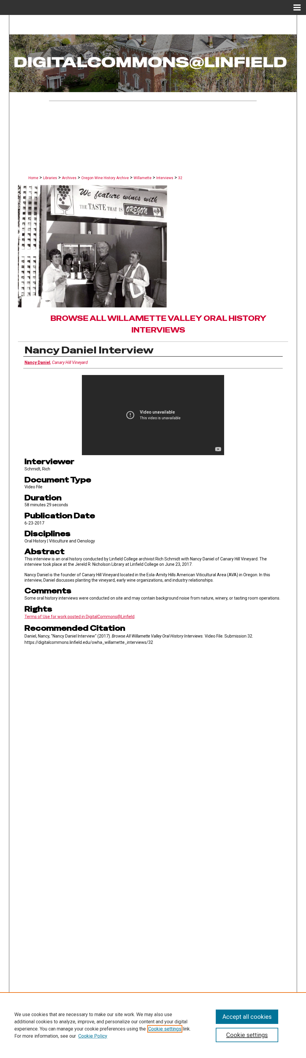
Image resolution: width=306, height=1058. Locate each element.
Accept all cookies (247, 1016)
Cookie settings (164, 1029)
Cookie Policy (92, 1036)
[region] (153, 1025)
